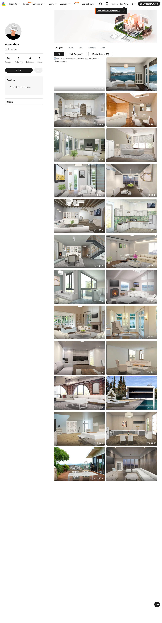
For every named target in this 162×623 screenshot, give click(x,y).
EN (131, 3)
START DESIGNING (147, 3)
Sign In (115, 3)
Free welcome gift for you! (108, 10)
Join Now (124, 3)
